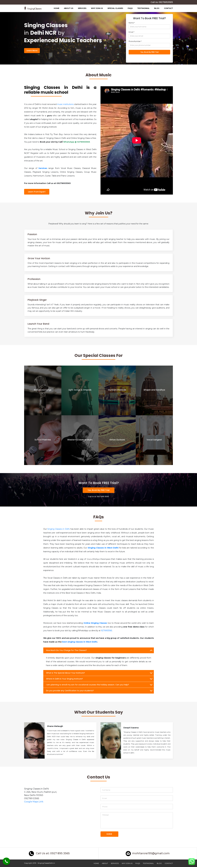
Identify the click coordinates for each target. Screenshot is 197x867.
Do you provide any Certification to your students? (70, 690)
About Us (68, 8)
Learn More (32, 50)
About (105, 863)
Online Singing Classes (95, 623)
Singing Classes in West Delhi (103, 548)
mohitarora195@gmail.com (151, 853)
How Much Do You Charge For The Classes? (66, 650)
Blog (156, 8)
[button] (60, 792)
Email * (131, 32)
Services (82, 8)
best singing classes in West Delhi (79, 642)
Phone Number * (135, 41)
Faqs (130, 8)
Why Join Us (97, 8)
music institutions (65, 104)
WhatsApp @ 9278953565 (76, 142)
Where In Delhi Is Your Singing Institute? (64, 678)
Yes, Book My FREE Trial (98, 490)
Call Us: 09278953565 (162, 2)
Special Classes (115, 8)
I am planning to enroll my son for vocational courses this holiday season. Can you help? (87, 684)
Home (56, 8)
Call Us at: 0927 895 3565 (52, 853)
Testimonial (143, 8)
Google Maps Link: (34, 801)
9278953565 (106, 630)
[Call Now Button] (6, 861)
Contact (168, 8)
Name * (132, 23)
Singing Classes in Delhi (58, 529)
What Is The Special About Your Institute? (65, 673)
